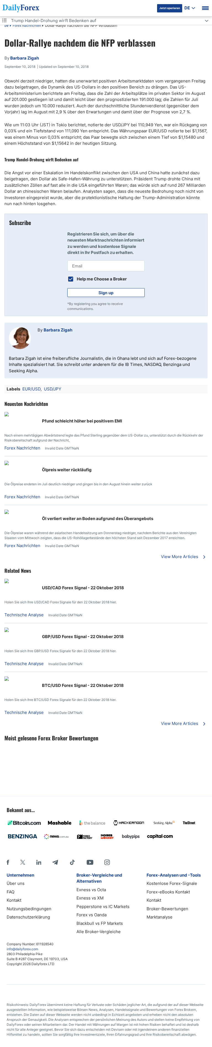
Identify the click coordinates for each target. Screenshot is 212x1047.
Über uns (16, 883)
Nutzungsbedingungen (29, 908)
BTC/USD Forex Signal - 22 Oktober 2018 (83, 685)
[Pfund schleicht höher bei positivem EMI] (21, 414)
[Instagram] (107, 862)
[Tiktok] (72, 862)
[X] (22, 862)
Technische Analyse (24, 614)
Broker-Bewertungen (167, 908)
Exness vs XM (90, 898)
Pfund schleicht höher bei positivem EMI (82, 421)
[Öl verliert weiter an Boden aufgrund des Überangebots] (21, 512)
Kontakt (14, 900)
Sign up (106, 293)
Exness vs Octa (91, 889)
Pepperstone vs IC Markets (102, 906)
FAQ (10, 892)
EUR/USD (31, 389)
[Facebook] (8, 862)
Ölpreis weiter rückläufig (67, 469)
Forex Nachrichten (27, 25)
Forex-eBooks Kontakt (168, 892)
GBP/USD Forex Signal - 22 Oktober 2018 (83, 636)
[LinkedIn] (38, 862)
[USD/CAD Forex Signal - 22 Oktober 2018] (6, 581)
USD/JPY (52, 389)
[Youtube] (90, 862)
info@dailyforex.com (22, 949)
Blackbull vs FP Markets (99, 923)
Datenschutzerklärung (28, 917)
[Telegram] (55, 862)
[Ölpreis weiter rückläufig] (21, 463)
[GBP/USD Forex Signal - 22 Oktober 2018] (6, 630)
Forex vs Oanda (91, 914)
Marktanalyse (160, 917)
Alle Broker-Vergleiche (98, 931)
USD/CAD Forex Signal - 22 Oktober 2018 (83, 587)
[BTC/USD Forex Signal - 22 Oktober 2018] (6, 679)
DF (6, 26)
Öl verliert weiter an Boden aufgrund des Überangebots (97, 518)
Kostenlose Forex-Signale (172, 883)
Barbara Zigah (58, 330)
